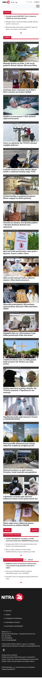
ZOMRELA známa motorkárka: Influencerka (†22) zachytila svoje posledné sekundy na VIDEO (21, 566)
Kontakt (8, 611)
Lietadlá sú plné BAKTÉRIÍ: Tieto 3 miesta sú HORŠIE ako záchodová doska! (21, 17)
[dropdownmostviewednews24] (21, 583)
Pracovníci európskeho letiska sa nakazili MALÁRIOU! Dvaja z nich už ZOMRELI (19, 572)
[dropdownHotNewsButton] (21, 33)
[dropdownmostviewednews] (21, 555)
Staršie (34, 530)
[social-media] (3, 650)
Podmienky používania (13, 618)
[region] (16, 2)
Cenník (7, 615)
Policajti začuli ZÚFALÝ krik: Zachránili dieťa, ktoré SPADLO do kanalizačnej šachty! (21, 545)
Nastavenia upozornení (14, 626)
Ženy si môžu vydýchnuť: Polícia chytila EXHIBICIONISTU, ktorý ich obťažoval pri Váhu (20, 551)
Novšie (7, 530)
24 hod (30, 560)
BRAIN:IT (12, 669)
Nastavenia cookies (12, 622)
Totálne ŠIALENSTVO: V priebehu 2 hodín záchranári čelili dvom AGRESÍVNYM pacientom (22, 540)
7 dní (24, 560)
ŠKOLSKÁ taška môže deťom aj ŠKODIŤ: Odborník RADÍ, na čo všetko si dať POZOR (21, 28)
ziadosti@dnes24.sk (33, 646)
